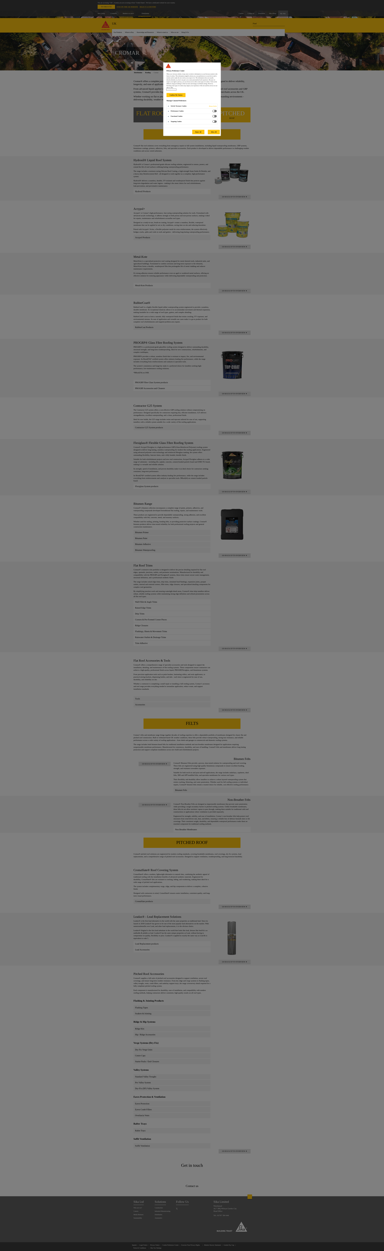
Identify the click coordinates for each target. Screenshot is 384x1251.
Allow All (214, 132)
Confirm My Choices (176, 95)
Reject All (198, 132)
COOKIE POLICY (171, 89)
